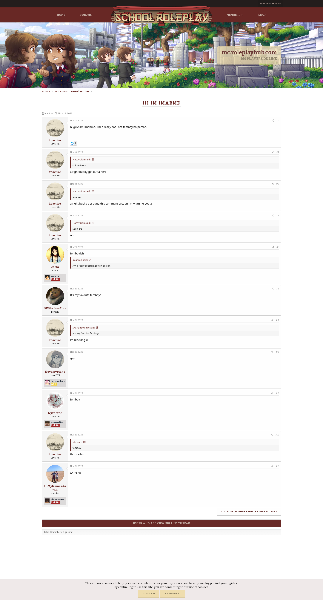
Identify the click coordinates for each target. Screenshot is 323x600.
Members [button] (233, 15)
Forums (86, 14)
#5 (277, 247)
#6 (277, 288)
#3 (277, 184)
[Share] (273, 121)
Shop (262, 14)
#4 (277, 215)
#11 (277, 466)
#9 (277, 393)
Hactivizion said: (81, 159)
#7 (277, 320)
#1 (278, 120)
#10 (277, 434)
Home (61, 14)
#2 (277, 152)
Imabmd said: (80, 260)
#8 (277, 352)
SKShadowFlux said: (84, 327)
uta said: (77, 442)
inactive (48, 113)
